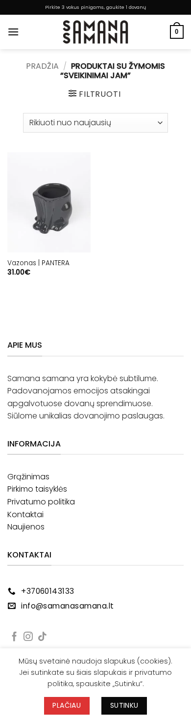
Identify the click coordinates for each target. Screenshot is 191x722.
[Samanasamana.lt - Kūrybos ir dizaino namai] (95, 32)
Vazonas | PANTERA (38, 263)
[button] (13, 32)
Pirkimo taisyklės (37, 489)
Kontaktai (25, 514)
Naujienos (26, 526)
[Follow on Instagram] (28, 637)
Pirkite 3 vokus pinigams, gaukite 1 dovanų (95, 7)
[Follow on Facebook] (14, 637)
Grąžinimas (28, 476)
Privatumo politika (41, 501)
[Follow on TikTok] (42, 637)
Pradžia (42, 66)
